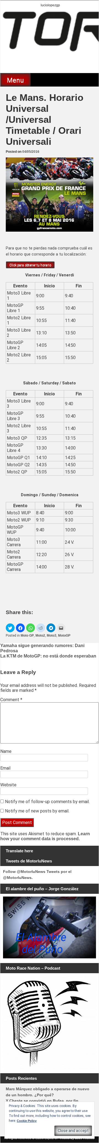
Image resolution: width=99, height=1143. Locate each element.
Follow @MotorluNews (24, 871)
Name (6, 751)
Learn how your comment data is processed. (45, 836)
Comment (11, 699)
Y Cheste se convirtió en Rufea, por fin (42, 1100)
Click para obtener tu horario (30, 265)
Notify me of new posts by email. (37, 811)
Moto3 (51, 635)
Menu (15, 80)
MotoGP (64, 635)
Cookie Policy (27, 1120)
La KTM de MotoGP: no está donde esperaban (48, 656)
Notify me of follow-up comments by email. (47, 801)
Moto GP (27, 635)
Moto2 (40, 635)
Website (8, 784)
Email (5, 768)
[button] (10, 627)
